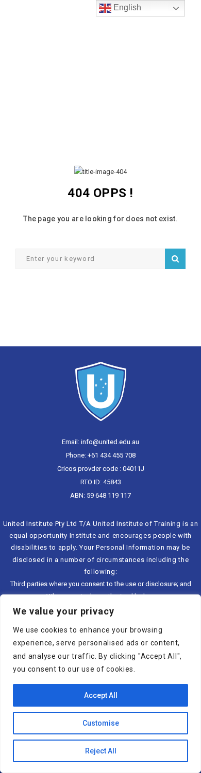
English (126, 7)
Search (175, 259)
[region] (100, 683)
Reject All (100, 751)
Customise (100, 723)
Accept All (101, 695)
